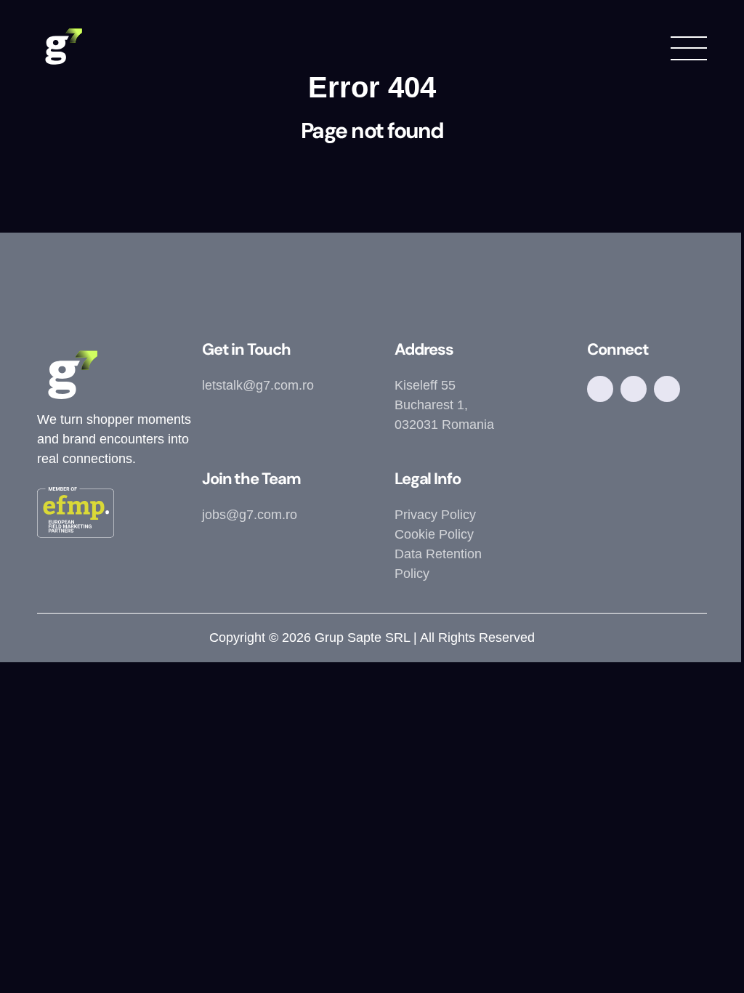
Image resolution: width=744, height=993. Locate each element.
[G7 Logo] (62, 47)
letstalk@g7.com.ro (258, 385)
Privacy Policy (435, 514)
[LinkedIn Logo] (667, 389)
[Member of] (75, 515)
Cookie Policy (434, 534)
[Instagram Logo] (633, 389)
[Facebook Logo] (600, 389)
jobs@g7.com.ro (249, 514)
